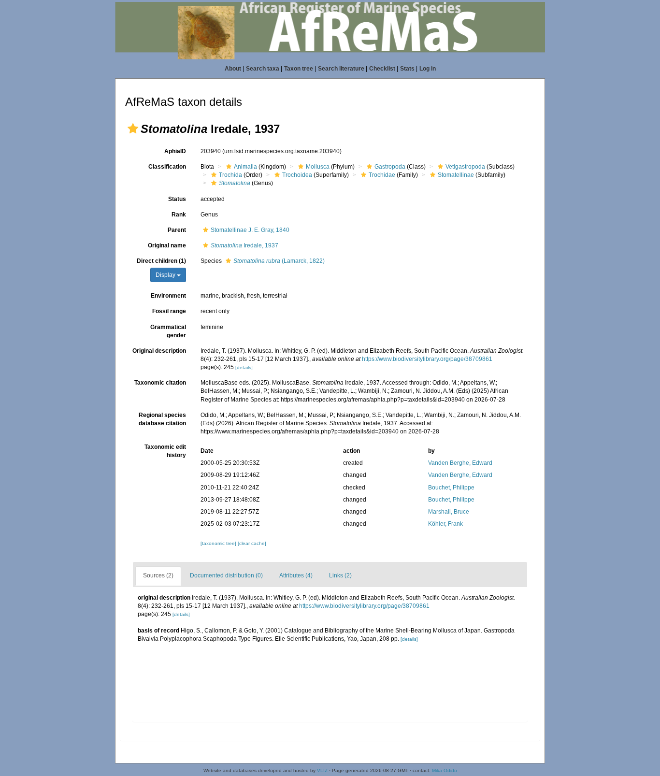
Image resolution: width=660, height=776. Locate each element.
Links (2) (340, 575)
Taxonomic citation (160, 382)
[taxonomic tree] (219, 543)
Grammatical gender (168, 331)
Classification (167, 166)
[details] (244, 367)
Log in (427, 68)
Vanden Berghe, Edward (460, 463)
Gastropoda (389, 166)
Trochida (230, 175)
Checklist (382, 68)
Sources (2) (158, 575)
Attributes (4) (296, 575)
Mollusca (318, 166)
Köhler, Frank (445, 523)
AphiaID (175, 151)
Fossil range (169, 311)
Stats (407, 68)
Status (177, 199)
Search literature (341, 68)
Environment (168, 295)
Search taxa (262, 68)
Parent (177, 230)
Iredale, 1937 (244, 245)
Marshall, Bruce (448, 511)
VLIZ (322, 770)
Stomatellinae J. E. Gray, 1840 (250, 230)
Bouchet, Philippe (451, 487)
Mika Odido (444, 770)
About (233, 68)
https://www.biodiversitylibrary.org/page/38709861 (427, 359)
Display (166, 275)
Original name (167, 245)
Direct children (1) (161, 261)
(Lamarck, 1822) (279, 261)
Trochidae (382, 175)
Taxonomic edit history (165, 451)
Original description (159, 350)
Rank (179, 214)
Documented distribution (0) (226, 575)
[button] (133, 128)
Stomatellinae (456, 175)
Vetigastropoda (465, 166)
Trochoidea (297, 175)
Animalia (245, 166)
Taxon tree (298, 68)
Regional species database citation (162, 419)
